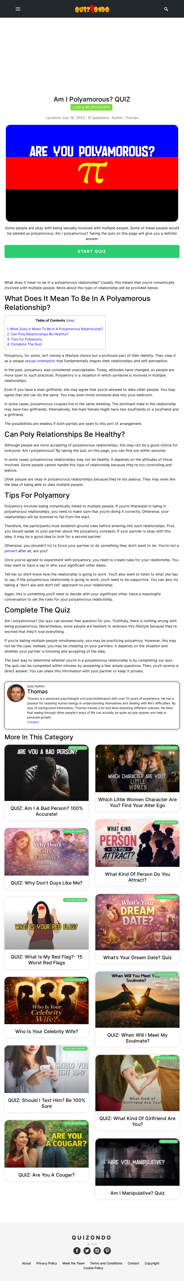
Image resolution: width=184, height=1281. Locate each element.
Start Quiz (92, 251)
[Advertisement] (92, 51)
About (26, 1263)
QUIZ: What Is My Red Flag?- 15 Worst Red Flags (46, 959)
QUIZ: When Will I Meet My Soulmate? (137, 1038)
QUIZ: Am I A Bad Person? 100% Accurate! (47, 811)
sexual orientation (40, 361)
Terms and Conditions (106, 1263)
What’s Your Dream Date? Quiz (137, 957)
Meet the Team (73, 1263)
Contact (33, 722)
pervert (11, 551)
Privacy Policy (46, 1263)
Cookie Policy (93, 1268)
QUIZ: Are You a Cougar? (46, 1175)
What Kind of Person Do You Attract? (137, 877)
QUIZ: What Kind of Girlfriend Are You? (137, 1121)
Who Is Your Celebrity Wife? (46, 1031)
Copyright (152, 1263)
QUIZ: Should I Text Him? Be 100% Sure (46, 1103)
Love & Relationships (91, 107)
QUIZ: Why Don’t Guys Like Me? (46, 883)
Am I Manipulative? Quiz (137, 1193)
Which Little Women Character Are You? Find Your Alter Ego (137, 802)
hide (70, 320)
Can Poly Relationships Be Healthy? (37, 334)
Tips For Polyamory (24, 339)
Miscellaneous (77, 748)
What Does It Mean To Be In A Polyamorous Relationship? (55, 329)
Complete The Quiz (24, 344)
